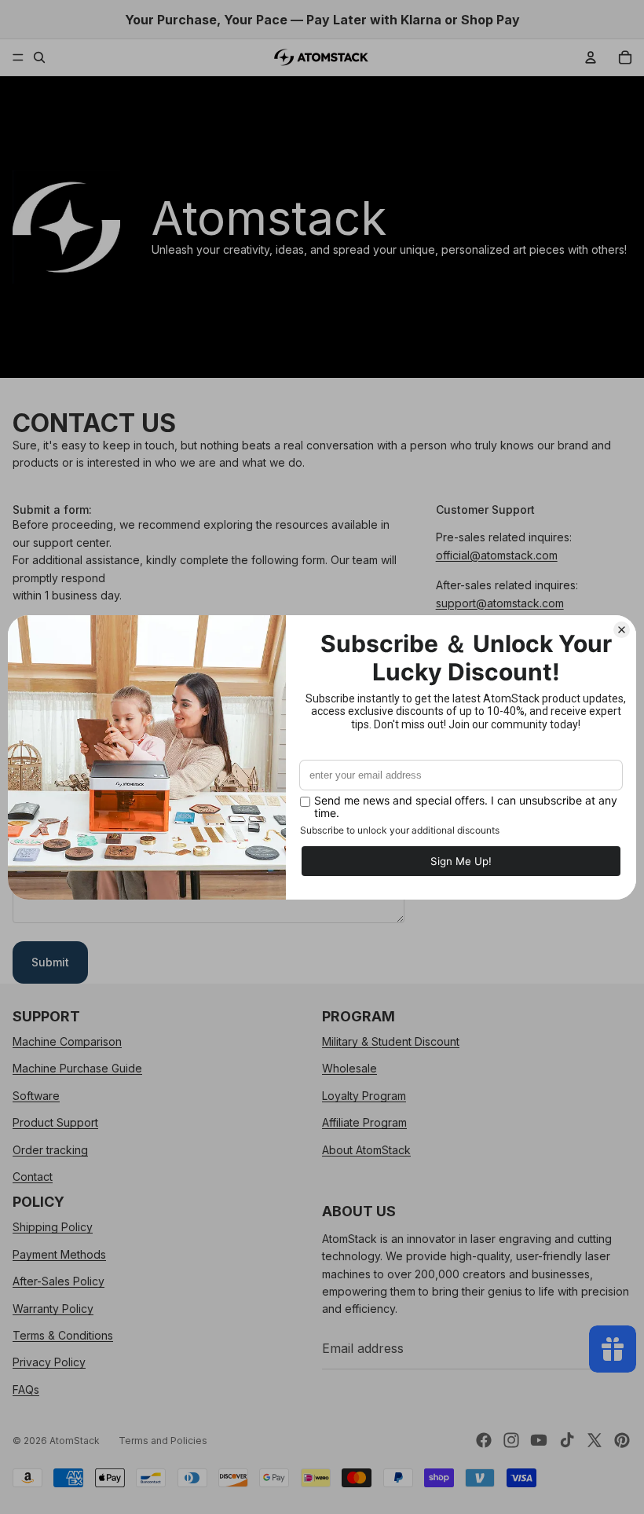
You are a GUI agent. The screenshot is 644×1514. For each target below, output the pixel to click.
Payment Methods (59, 1254)
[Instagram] (511, 1440)
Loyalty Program (364, 1095)
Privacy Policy (49, 1362)
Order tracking (50, 1150)
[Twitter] (594, 1440)
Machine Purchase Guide (77, 1069)
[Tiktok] (567, 1440)
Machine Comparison (67, 1041)
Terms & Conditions (63, 1335)
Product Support (55, 1123)
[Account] (590, 57)
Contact (33, 1176)
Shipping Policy (53, 1227)
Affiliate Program (364, 1123)
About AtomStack (366, 1150)
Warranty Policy (53, 1308)
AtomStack (74, 1440)
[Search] (39, 57)
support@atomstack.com (500, 603)
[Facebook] (483, 1440)
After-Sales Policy (58, 1281)
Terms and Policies (163, 1440)
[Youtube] (538, 1440)
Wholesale (349, 1069)
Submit (50, 962)
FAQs (26, 1389)
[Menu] (18, 57)
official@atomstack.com (497, 555)
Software (36, 1095)
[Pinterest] (622, 1440)
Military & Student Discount (390, 1041)
